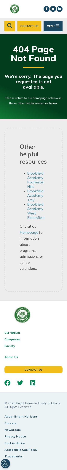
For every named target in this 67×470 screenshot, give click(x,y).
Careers (10, 423)
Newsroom (12, 430)
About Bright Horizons (21, 416)
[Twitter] (20, 382)
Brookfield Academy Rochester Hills (35, 180)
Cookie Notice (14, 443)
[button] (9, 26)
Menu (51, 26)
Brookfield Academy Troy (35, 195)
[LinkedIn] (32, 382)
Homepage (29, 232)
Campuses (12, 339)
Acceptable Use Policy (20, 450)
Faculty (9, 346)
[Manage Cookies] (5, 463)
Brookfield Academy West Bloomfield (36, 211)
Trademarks (13, 456)
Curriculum (12, 332)
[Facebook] (7, 382)
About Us (11, 357)
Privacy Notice (15, 436)
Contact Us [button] (29, 26)
